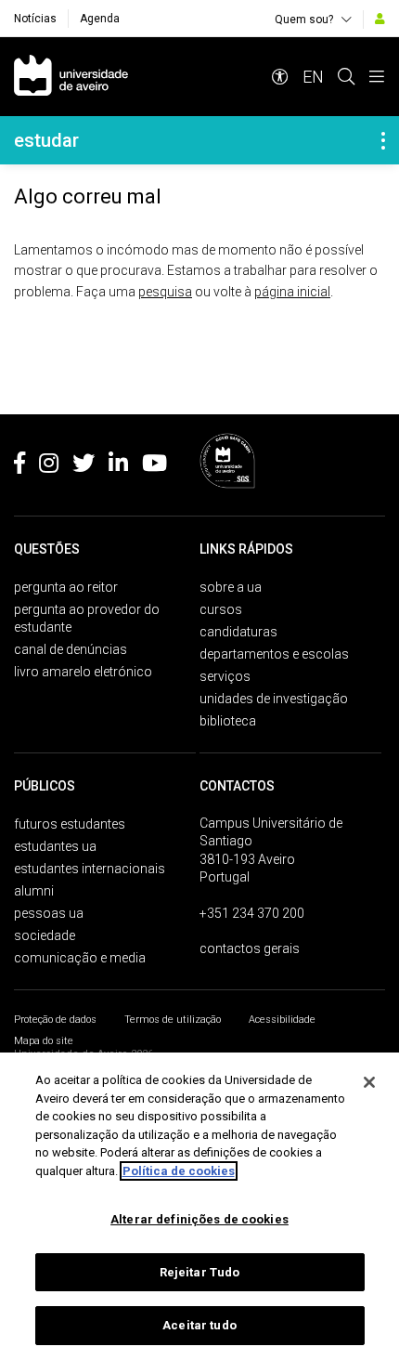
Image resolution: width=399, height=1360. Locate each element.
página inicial (292, 291)
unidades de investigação (274, 698)
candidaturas (238, 631)
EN (313, 76)
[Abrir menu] (376, 76)
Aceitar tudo (199, 1325)
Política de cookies (178, 1171)
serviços (225, 676)
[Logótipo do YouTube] (154, 466)
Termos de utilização (172, 1019)
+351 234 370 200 (252, 913)
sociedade (44, 935)
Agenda (100, 18)
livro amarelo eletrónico (83, 671)
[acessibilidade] (280, 76)
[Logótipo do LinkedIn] (118, 466)
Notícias (35, 18)
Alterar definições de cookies (199, 1219)
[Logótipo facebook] (19, 466)
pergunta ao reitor (66, 587)
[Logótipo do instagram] (48, 466)
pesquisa (165, 291)
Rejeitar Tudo (200, 1272)
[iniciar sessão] (380, 18)
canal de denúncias (70, 649)
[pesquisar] (346, 76)
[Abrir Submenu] (383, 140)
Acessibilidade (282, 1019)
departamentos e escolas (274, 654)
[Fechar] (369, 1082)
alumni (34, 890)
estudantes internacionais (89, 868)
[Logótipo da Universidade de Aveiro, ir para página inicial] (71, 76)
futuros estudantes (69, 824)
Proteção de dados (55, 1019)
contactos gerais (250, 948)
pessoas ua (49, 913)
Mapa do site (43, 1041)
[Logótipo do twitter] (83, 466)
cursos (221, 609)
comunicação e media (80, 957)
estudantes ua (55, 846)
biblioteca (228, 720)
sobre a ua (231, 587)
